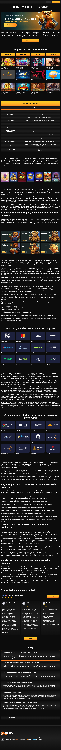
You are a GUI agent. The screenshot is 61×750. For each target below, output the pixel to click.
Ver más (30, 638)
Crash (37, 54)
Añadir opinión (53, 596)
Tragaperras (52, 54)
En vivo (22, 54)
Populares (7, 54)
